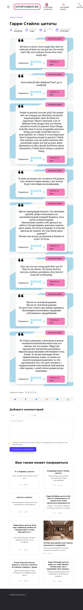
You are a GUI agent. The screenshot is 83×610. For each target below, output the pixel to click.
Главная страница (16, 17)
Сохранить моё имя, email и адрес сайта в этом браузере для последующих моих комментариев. (40, 443)
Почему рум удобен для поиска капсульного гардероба (58, 544)
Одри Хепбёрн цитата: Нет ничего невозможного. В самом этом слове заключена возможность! (58, 499)
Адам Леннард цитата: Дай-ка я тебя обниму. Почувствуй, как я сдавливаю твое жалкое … (58, 565)
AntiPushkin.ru (27, 6)
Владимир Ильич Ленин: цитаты (58, 472)
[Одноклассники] (34, 62)
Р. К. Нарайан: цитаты (24, 472)
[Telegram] (37, 62)
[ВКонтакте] (31, 62)
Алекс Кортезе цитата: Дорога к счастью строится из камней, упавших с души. (24, 565)
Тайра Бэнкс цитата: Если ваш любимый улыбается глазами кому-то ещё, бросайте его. (24, 528)
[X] (40, 62)
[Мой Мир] (31, 64)
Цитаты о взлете (24, 497)
